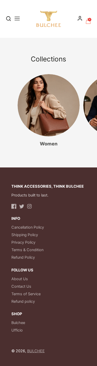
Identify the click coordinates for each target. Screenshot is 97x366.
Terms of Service (26, 294)
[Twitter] (21, 206)
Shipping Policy (24, 235)
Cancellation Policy (27, 227)
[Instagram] (29, 206)
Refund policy (23, 301)
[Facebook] (14, 206)
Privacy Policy (23, 242)
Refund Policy (23, 257)
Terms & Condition (27, 250)
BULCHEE (36, 351)
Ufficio (17, 330)
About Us (19, 279)
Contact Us (21, 286)
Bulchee (18, 322)
